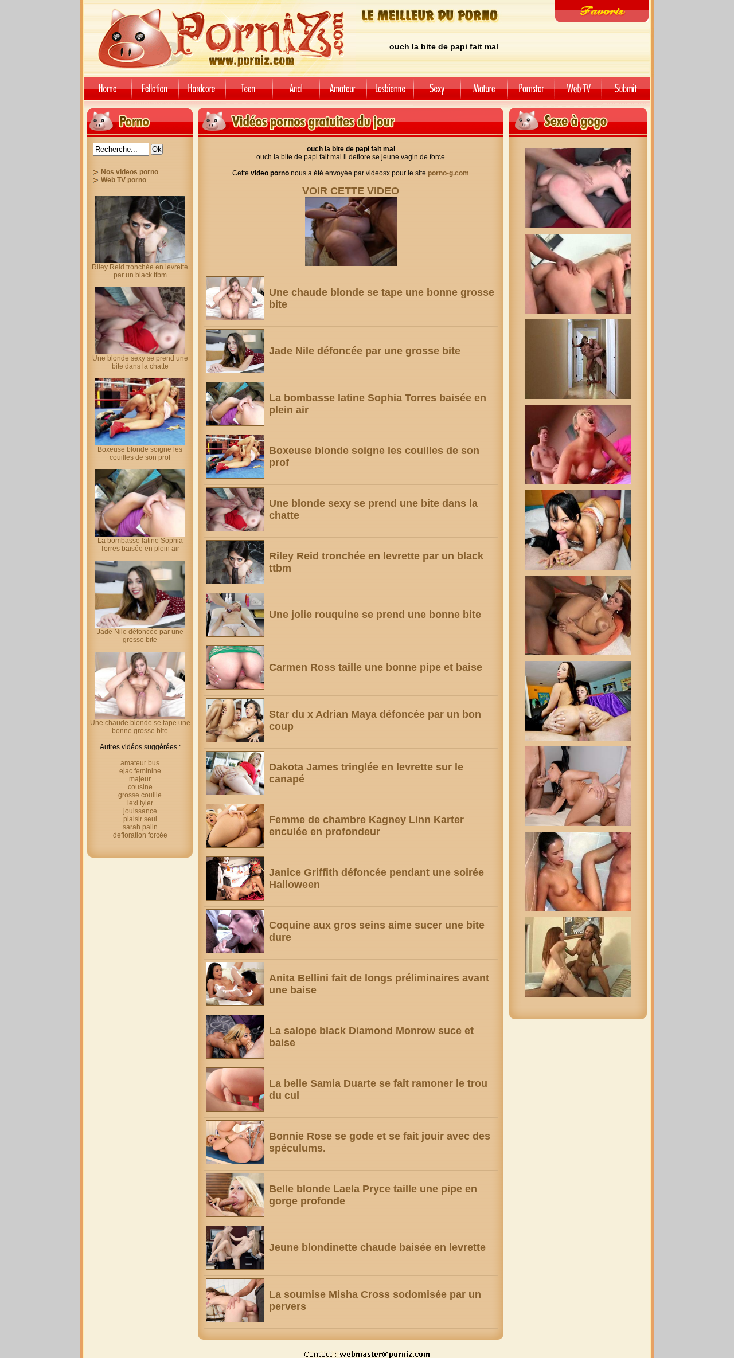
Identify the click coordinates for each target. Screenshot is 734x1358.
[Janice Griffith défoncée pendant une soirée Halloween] (235, 878)
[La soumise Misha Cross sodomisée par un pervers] (235, 1300)
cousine (140, 787)
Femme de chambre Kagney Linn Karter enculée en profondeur (366, 826)
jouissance (140, 811)
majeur (140, 779)
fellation (154, 92)
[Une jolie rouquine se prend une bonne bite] (235, 615)
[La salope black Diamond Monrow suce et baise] (235, 1037)
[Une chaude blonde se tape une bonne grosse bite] (235, 298)
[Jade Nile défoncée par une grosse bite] (235, 351)
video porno (105, 92)
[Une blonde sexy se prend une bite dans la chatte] (235, 509)
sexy (436, 92)
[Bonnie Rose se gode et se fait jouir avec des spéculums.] (235, 1142)
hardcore (201, 92)
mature (483, 92)
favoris (602, 11)
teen (248, 92)
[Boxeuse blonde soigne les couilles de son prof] (235, 457)
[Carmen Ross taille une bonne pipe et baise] (235, 667)
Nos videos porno (129, 172)
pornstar (531, 92)
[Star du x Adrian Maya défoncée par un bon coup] (235, 720)
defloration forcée (140, 835)
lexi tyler (140, 803)
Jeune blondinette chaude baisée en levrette (377, 1247)
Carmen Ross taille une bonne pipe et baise (375, 667)
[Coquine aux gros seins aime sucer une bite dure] (235, 931)
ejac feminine (140, 771)
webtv (578, 92)
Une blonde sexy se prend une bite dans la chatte (140, 362)
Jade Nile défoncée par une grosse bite (364, 351)
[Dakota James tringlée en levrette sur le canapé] (235, 773)
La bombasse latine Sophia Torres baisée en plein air (140, 545)
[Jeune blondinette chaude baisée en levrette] (235, 1248)
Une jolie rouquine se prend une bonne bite (375, 614)
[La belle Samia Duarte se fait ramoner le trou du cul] (235, 1089)
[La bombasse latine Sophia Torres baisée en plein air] (235, 404)
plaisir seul (140, 819)
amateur (342, 92)
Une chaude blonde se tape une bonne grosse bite (140, 727)
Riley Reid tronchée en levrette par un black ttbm (140, 271)
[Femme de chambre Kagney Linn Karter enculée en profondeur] (235, 826)
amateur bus (139, 763)
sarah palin (140, 827)
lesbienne (389, 92)
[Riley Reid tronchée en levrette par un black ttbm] (235, 562)
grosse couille (140, 795)
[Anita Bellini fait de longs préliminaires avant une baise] (235, 984)
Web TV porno (123, 180)
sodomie (295, 92)
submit (628, 92)
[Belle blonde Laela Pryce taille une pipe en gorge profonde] (235, 1195)
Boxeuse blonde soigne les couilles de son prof (139, 453)
